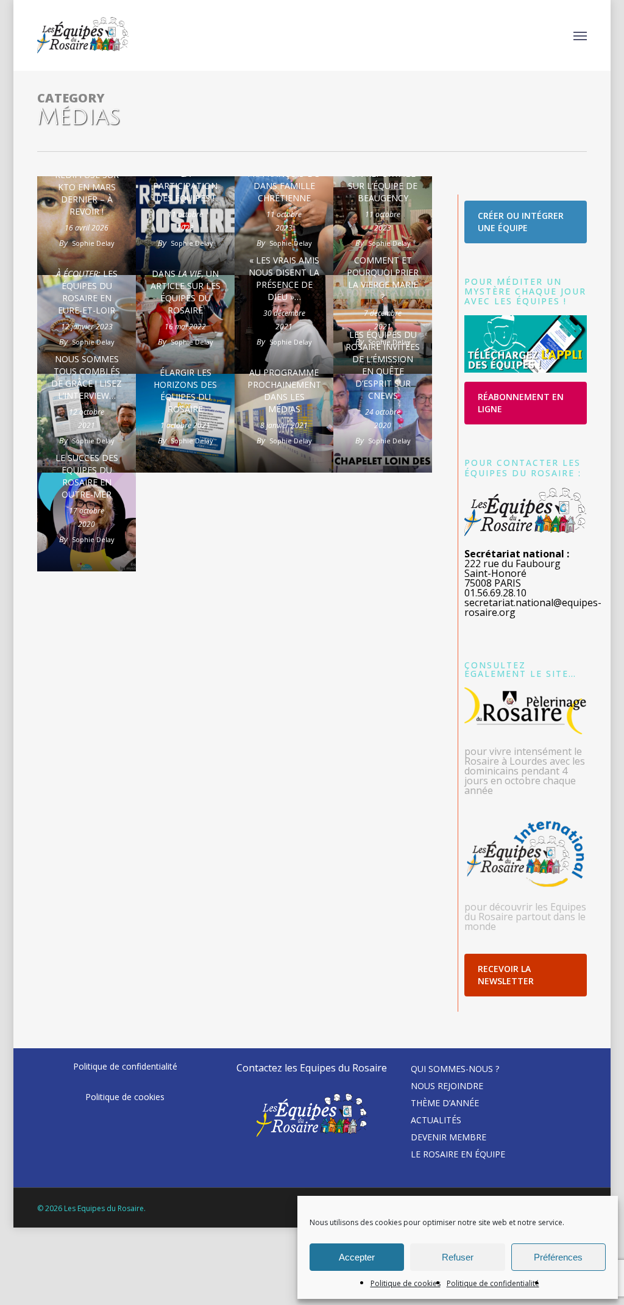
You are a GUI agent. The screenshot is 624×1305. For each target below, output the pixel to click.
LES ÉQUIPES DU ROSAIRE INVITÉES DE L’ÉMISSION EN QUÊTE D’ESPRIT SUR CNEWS (383, 365)
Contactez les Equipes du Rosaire (311, 1067)
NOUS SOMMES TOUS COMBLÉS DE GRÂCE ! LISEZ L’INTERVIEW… (86, 377)
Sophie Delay (93, 243)
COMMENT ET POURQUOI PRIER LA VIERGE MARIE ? (383, 278)
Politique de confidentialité (493, 1283)
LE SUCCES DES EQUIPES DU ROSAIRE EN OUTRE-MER (86, 476)
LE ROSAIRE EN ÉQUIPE (458, 1154)
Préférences (558, 1257)
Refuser (457, 1257)
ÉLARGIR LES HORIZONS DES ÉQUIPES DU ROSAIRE (185, 390)
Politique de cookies (405, 1283)
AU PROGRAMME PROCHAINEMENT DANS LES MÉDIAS (284, 390)
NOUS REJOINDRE (447, 1086)
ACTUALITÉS (436, 1120)
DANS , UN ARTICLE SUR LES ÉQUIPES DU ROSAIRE (186, 292)
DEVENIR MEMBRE (448, 1137)
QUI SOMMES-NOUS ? (455, 1068)
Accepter (357, 1257)
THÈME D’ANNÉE (445, 1103)
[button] (580, 35)
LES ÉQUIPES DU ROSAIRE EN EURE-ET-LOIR (87, 292)
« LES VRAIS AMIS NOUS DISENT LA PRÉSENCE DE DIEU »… (284, 278)
